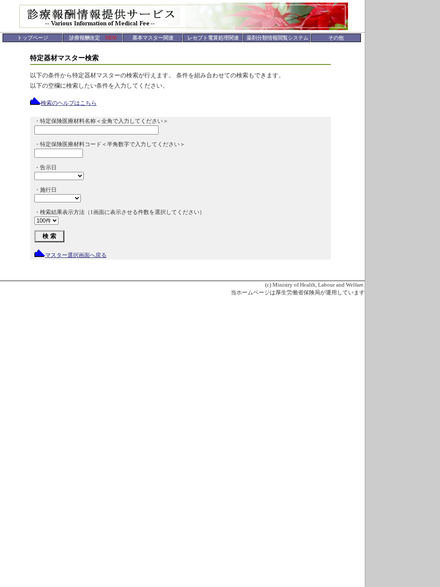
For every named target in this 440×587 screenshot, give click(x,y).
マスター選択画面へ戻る (76, 255)
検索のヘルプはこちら (69, 103)
